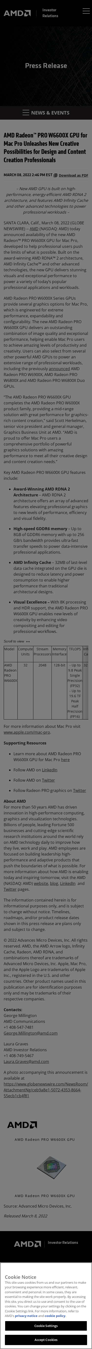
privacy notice (26, 1316)
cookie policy (55, 1316)
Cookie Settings (46, 1326)
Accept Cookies (46, 1340)
